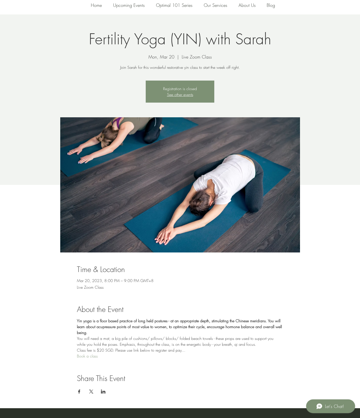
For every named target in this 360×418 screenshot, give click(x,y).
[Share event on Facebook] (79, 392)
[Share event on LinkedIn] (103, 392)
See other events (180, 94)
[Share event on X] (91, 392)
